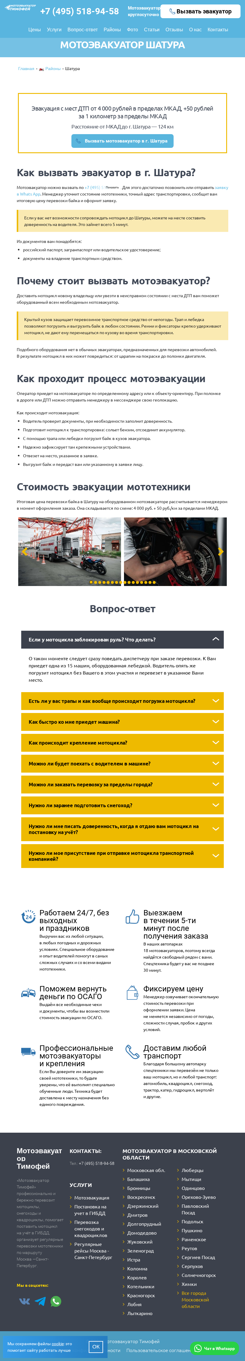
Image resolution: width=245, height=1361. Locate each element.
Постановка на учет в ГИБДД (90, 1209)
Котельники (140, 1286)
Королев (137, 1277)
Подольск (192, 1221)
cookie (58, 1343)
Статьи (152, 30)
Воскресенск (141, 1197)
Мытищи (191, 1179)
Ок (95, 1347)
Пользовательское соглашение (161, 1350)
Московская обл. (146, 1170)
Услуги (54, 30)
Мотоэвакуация (91, 1197)
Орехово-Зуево (199, 1197)
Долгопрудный (144, 1224)
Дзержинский (143, 1206)
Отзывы (174, 30)
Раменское (194, 1239)
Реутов (189, 1248)
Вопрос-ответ (83, 30)
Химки (189, 1284)
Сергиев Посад (198, 1257)
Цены (34, 30)
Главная (26, 69)
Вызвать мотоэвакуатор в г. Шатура (126, 141)
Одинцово (193, 1188)
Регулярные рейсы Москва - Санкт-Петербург (93, 1250)
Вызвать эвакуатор (204, 11)
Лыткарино (139, 1313)
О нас (195, 30)
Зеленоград (140, 1250)
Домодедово (142, 1233)
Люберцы (192, 1170)
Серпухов (192, 1266)
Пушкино (192, 1230)
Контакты (218, 30)
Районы (112, 30)
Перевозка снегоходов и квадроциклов (90, 1228)
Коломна (137, 1268)
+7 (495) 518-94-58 (79, 11)
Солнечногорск (199, 1275)
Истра (133, 1259)
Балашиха (138, 1179)
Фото (132, 30)
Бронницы (138, 1188)
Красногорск (141, 1295)
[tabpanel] (69, 551)
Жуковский (140, 1241)
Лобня (134, 1304)
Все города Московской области (195, 1299)
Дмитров (137, 1215)
